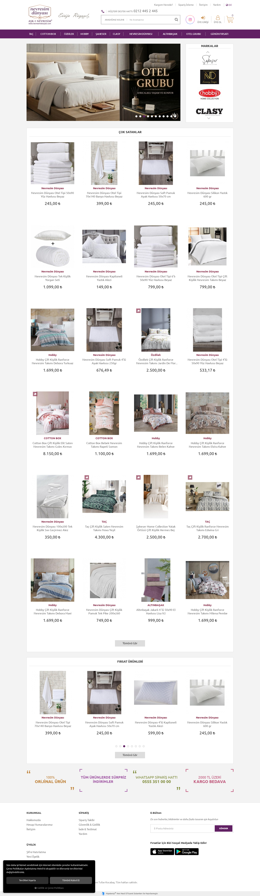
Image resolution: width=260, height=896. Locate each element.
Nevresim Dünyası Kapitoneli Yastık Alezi (104, 278)
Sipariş (84, 812)
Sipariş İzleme (186, 5)
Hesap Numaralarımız (40, 824)
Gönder (223, 828)
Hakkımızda (34, 820)
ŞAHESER (101, 34)
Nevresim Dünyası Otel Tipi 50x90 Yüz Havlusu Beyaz (52, 194)
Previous (208, 52)
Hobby (52, 354)
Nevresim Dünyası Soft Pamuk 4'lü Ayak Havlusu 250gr (104, 361)
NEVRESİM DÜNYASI (140, 34)
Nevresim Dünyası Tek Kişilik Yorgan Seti (53, 278)
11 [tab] (175, 116)
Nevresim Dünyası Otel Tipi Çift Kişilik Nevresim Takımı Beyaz (207, 278)
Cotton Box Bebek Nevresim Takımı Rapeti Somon (104, 444)
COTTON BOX (48, 34)
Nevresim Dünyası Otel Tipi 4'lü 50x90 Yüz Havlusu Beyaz (207, 361)
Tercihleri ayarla (27, 880)
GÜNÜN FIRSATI (219, 34)
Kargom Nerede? (163, 5)
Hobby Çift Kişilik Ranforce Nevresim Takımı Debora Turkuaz (52, 361)
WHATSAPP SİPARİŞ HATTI (156, 779)
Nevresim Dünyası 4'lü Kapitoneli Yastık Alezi (104, 724)
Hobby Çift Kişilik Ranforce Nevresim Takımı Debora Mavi (52, 611)
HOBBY (84, 34)
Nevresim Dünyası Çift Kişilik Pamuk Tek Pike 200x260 (104, 611)
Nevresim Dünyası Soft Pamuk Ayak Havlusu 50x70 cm (156, 194)
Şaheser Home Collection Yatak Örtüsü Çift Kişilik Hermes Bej (155, 528)
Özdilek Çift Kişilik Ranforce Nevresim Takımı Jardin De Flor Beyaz (156, 361)
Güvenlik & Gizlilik (89, 824)
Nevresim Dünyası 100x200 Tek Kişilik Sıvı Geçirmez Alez (52, 528)
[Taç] (209, 111)
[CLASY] (209, 94)
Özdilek (156, 354)
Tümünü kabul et (71, 880)
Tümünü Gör (130, 643)
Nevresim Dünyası (52, 188)
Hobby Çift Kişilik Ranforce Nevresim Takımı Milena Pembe (207, 611)
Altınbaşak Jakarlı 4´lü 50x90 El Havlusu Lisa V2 (155, 611)
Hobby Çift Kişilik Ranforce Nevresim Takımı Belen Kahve (156, 444)
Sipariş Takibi (86, 820)
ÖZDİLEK (69, 34)
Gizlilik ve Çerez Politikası (50, 888)
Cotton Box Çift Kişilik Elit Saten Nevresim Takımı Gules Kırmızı (53, 444)
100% (50, 779)
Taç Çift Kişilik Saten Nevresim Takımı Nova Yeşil (104, 528)
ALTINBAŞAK (170, 34)
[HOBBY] (209, 76)
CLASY (116, 34)
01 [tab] (136, 116)
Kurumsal (34, 812)
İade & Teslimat (88, 829)
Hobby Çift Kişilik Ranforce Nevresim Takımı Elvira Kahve (207, 444)
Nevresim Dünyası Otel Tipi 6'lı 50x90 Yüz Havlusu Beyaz (156, 278)
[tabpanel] (53, 706)
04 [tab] (148, 116)
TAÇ (31, 34)
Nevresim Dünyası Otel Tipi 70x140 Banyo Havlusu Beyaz (104, 194)
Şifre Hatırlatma (36, 852)
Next (209, 120)
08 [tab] (164, 116)
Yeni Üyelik (33, 856)
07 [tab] (160, 116)
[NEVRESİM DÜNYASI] (209, 59)
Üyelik (31, 844)
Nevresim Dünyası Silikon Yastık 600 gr (207, 194)
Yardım (217, 5)
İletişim (203, 5)
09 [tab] (167, 116)
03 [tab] (144, 116)
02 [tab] (140, 116)
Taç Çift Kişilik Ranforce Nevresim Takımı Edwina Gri (207, 528)
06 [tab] (156, 116)
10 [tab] (171, 116)
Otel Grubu (193, 34)
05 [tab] (152, 116)
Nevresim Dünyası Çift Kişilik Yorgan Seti (207, 724)
